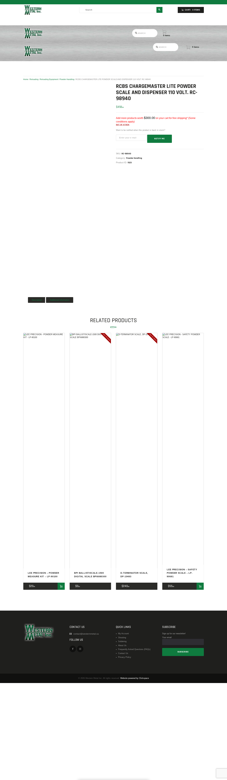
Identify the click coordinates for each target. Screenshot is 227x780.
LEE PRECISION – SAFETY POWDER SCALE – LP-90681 (182, 573)
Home (25, 79)
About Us (122, 645)
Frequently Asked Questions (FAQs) (134, 649)
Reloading (34, 79)
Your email (167, 637)
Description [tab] (37, 300)
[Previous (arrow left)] (5, 390)
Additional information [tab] (59, 300)
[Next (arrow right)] (221, 390)
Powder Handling (67, 79)
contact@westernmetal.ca (86, 634)
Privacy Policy (124, 657)
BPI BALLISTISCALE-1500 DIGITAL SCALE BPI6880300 (90, 575)
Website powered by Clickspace (134, 678)
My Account (123, 634)
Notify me (159, 138)
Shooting (122, 638)
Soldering (122, 641)
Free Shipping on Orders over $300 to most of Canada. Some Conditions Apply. (113, 2)
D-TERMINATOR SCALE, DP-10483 (134, 575)
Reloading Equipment (49, 79)
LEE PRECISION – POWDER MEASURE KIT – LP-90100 (43, 575)
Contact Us (123, 653)
